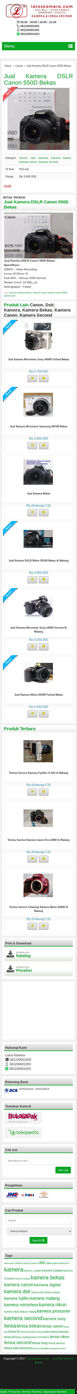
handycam (64, 1263)
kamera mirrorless (21, 1304)
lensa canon (52, 1326)
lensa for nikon (28, 1331)
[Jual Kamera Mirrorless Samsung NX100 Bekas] (38, 404)
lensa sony (40, 1343)
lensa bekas (29, 1326)
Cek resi (63, 1170)
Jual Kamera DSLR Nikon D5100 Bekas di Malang (39, 560)
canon (18, 1263)
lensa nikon (59, 1337)
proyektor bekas (58, 1348)
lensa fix (14, 1331)
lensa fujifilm (43, 1331)
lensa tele (11, 1348)
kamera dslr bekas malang (45, 1292)
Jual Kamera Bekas (38, 493)
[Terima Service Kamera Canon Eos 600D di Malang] (38, 818)
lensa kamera (60, 1331)
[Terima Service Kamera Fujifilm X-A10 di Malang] (38, 750)
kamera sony (54, 1318)
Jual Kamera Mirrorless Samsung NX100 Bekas (38, 426)
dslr (33, 157)
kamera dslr (9, 296)
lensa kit (9, 1337)
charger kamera (30, 1263)
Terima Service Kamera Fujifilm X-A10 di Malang (38, 772)
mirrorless (26, 1348)
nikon (35, 1348)
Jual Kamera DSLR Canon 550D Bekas (38, 79)
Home (8, 65)
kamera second (48, 161)
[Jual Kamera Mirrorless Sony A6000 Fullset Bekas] (38, 337)
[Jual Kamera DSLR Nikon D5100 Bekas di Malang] (38, 538)
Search (37, 1240)
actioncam (9, 1263)
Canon (19, 65)
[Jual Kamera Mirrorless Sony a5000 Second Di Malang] (38, 605)
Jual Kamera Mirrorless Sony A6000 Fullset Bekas (38, 359)
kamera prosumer (53, 1311)
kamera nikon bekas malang (20, 1311)
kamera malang (45, 1298)
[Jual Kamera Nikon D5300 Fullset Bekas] (38, 672)
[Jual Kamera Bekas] (38, 471)
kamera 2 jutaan (52, 1270)
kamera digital (47, 1285)
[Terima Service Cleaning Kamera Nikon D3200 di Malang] (38, 885)
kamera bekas (61, 157)
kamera (43, 157)
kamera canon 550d (57, 292)
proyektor (44, 1348)
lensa (10, 1326)
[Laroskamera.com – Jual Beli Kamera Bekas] (38, 10)
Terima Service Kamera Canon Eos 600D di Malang (38, 839)
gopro (55, 1263)
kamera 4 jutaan (22, 1278)
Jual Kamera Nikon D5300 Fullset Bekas (38, 694)
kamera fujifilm (17, 1298)
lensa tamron (57, 1343)
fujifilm (49, 1263)
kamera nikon (53, 1304)
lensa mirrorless (40, 1337)
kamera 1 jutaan (32, 1270)
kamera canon (28, 161)
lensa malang (23, 1337)
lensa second (17, 1342)
